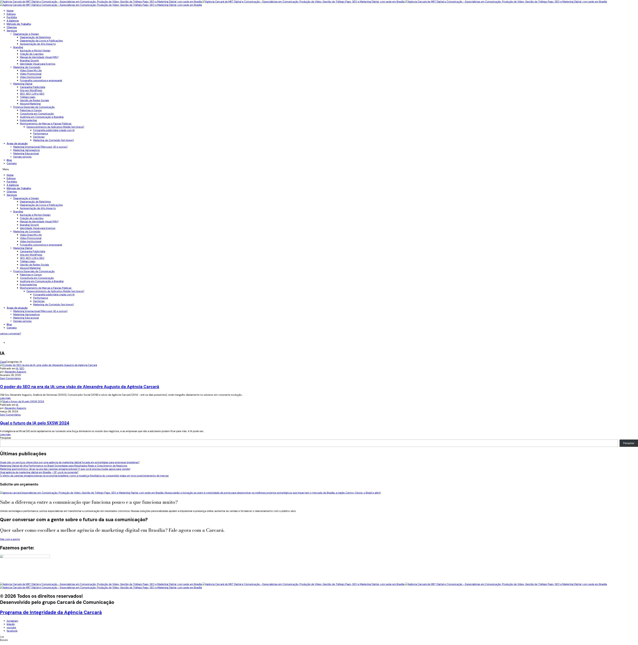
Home (10, 10)
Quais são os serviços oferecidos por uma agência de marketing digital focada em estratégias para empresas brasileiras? (70, 462)
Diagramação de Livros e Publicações (41, 40)
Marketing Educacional (26, 153)
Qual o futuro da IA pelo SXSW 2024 (34, 423)
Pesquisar (5, 438)
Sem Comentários (10, 378)
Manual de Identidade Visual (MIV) (39, 57)
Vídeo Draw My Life (31, 70)
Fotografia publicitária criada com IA (54, 130)
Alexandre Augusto (15, 371)
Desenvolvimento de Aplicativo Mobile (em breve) (55, 127)
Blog (9, 160)
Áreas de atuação (17, 143)
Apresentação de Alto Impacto (38, 44)
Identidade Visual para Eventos (37, 64)
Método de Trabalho (19, 24)
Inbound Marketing (30, 103)
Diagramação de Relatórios (35, 37)
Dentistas (39, 137)
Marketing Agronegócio (26, 150)
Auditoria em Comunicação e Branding (42, 117)
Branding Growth (29, 60)
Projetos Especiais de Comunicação (34, 107)
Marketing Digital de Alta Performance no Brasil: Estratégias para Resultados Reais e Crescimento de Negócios (63, 465)
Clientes (12, 27)
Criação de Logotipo (32, 54)
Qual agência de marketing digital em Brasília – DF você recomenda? (39, 472)
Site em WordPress (31, 90)
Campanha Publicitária (32, 87)
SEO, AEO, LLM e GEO (32, 93)
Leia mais (5, 398)
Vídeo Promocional (30, 74)
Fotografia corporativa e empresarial (41, 80)
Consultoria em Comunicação (37, 113)
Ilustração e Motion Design (35, 50)
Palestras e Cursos (31, 110)
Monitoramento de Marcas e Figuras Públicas (45, 123)
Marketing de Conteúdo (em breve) (53, 140)
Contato (12, 163)
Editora (11, 14)
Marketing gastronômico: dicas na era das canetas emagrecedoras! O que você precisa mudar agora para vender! (65, 469)
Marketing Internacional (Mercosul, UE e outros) (40, 147)
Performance (40, 133)
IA (17, 368)
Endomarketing (28, 120)
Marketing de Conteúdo (26, 67)
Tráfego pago (27, 97)
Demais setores (22, 157)
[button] (319, 169)
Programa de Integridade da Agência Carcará (51, 612)
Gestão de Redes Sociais (34, 100)
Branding (18, 47)
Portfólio (12, 17)
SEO (21, 368)
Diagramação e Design (26, 34)
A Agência (13, 20)
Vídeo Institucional (30, 77)
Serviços (12, 30)
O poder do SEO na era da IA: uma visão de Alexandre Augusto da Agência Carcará (79, 386)
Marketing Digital (22, 83)
